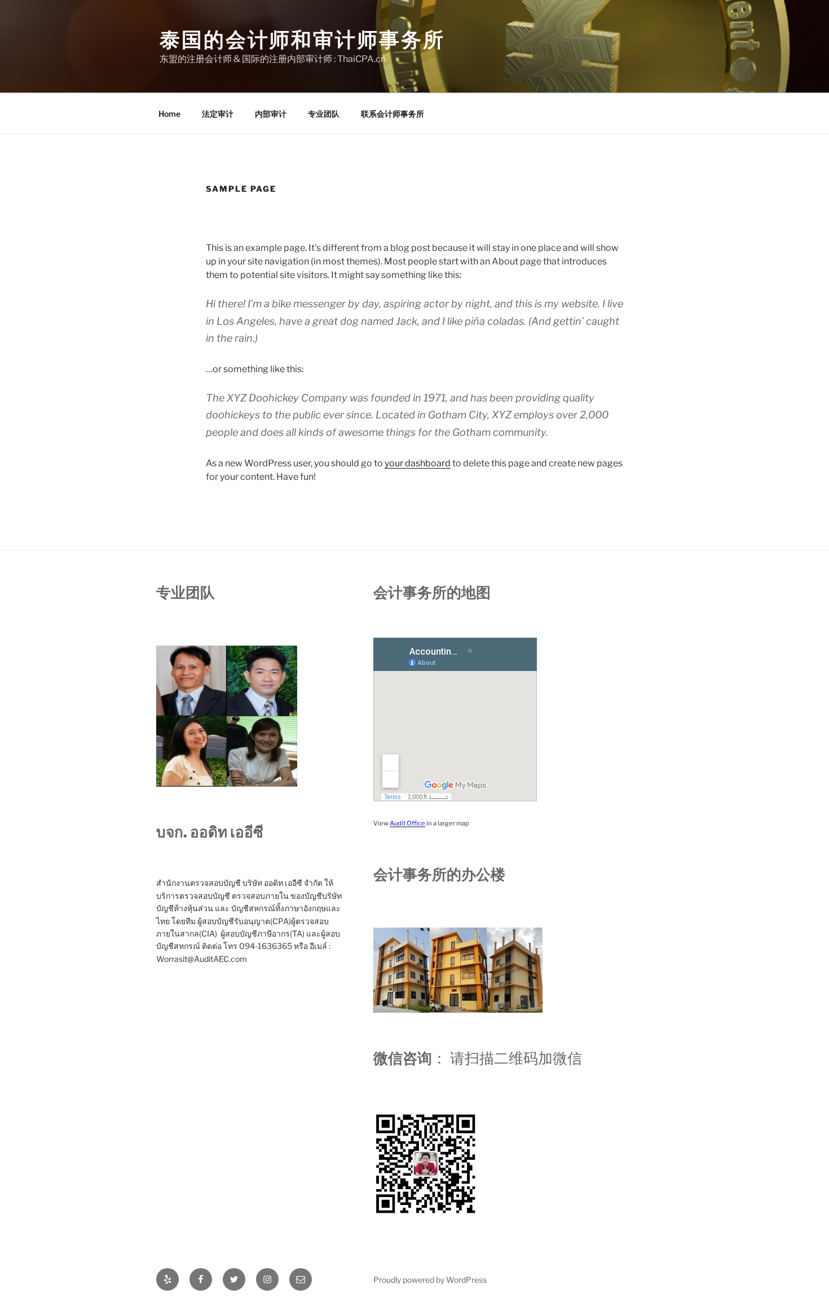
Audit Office (407, 823)
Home (169, 113)
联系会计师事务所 (392, 113)
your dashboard (418, 463)
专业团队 (323, 113)
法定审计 (217, 113)
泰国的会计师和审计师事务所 (302, 39)
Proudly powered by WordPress (430, 1279)
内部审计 (270, 113)
